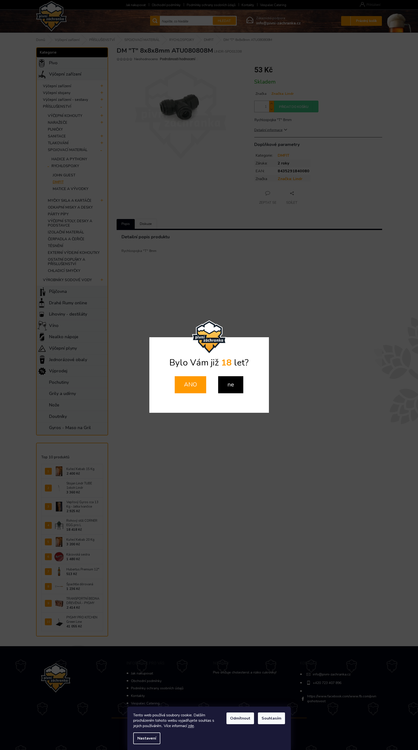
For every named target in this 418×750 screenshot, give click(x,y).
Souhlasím (271, 718)
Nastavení (146, 738)
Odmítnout (240, 718)
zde (191, 726)
